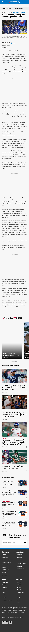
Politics (4, 589)
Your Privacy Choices (20, 612)
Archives (4, 575)
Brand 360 (19, 557)
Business (4, 595)
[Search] (25, 542)
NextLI (18, 602)
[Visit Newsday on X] (6, 622)
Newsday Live (6, 564)
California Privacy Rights (7, 609)
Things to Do (20, 589)
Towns (4, 597)
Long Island (5, 582)
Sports (4, 12)
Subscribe (5, 557)
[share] (26, 392)
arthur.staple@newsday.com (8, 43)
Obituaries (19, 584)
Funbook (19, 582)
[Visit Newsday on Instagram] (10, 622)
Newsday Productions (20, 560)
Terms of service (5, 607)
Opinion (4, 587)
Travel (18, 600)
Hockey (9, 12)
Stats (27, 8)
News (3, 592)
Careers (4, 567)
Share (5, 47)
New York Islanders (6, 8)
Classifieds (19, 566)
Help (8, 612)
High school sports (7, 600)
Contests (4, 572)
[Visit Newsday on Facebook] (3, 622)
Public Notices (20, 568)
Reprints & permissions (12, 610)
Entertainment (20, 592)
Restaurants (20, 595)
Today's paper (6, 559)
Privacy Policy (23, 607)
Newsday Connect (21, 563)
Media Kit (19, 554)
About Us (4, 554)
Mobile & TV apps (7, 570)
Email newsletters (6, 562)
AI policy (12, 612)
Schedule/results (19, 8)
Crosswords (20, 587)
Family (18, 597)
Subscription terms (14, 607)
